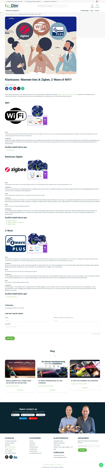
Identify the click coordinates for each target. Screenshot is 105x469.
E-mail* (63, 317)
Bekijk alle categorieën (12, 10)
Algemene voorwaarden (49, 464)
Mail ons (16, 415)
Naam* (6, 317)
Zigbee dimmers (12, 220)
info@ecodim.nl (12, 449)
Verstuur (10, 338)
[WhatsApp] (101, 465)
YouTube (34, 418)
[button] (54, 355)
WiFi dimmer (11, 150)
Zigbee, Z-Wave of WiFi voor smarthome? (67, 94)
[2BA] (15, 457)
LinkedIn (24, 418)
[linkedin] (11, 457)
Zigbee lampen (12, 224)
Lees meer (20, 390)
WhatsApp (41, 415)
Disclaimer (59, 464)
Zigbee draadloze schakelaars (16, 222)
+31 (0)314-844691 (29, 415)
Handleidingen (85, 10)
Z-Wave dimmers (12, 297)
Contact (97, 10)
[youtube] (6, 457)
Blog (91, 10)
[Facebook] (6, 88)
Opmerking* (8, 324)
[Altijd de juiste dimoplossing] (12, 5)
